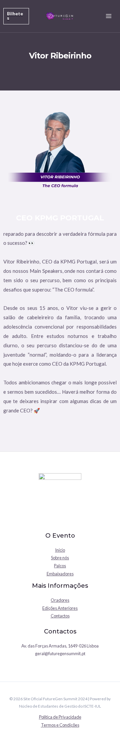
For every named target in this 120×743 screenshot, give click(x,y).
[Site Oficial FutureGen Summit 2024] (60, 16)
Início (60, 550)
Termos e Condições (60, 725)
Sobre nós (60, 557)
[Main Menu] (109, 16)
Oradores (60, 600)
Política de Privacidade (60, 717)
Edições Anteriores (60, 608)
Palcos (60, 565)
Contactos (60, 615)
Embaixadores (60, 573)
